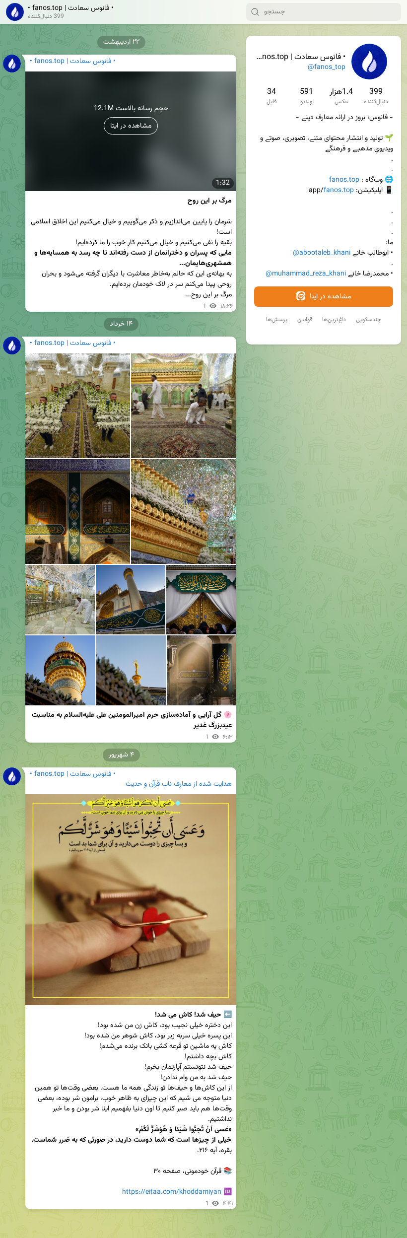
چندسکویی (368, 319)
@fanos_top (326, 67)
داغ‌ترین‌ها (334, 319)
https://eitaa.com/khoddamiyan (171, 1192)
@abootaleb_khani (321, 253)
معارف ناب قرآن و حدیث (158, 784)
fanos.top (344, 180)
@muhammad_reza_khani (306, 274)
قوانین (304, 319)
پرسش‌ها (276, 319)
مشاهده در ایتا (329, 296)
